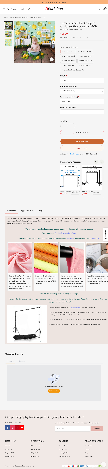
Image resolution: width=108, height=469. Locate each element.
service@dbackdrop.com (65, 233)
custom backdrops (75, 308)
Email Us (87, 449)
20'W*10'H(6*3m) (85, 65)
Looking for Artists (64, 453)
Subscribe (97, 429)
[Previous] (96, 162)
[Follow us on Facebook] (7, 427)
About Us (8, 446)
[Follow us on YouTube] (22, 427)
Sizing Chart (34, 453)
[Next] (53, 42)
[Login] (99, 9)
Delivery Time (9, 456)
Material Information (36, 446)
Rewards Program (64, 446)
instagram (70, 238)
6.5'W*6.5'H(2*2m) (86, 56)
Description (11, 211)
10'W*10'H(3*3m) (68, 65)
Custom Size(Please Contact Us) (73, 70)
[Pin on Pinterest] (80, 37)
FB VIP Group (63, 449)
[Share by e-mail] (87, 37)
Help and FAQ (9, 453)
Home (6, 17)
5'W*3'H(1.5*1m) (67, 51)
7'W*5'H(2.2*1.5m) (68, 56)
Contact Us (8, 449)
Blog (86, 453)
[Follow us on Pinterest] (17, 427)
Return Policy (34, 456)
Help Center (88, 446)
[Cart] (104, 9)
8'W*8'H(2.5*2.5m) (85, 61)
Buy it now (82, 148)
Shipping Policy (35, 449)
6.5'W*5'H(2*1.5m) (84, 51)
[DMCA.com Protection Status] (101, 466)
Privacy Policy (89, 456)
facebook (95, 238)
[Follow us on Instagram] (12, 427)
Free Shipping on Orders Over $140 (54, 2)
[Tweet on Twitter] (84, 37)
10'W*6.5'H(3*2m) (68, 61)
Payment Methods (64, 456)
